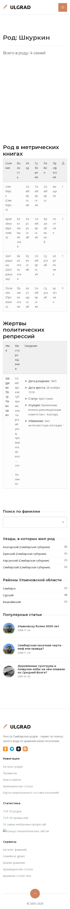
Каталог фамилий (14, 849)
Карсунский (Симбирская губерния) (35, 560)
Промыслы (10, 773)
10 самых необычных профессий (24, 824)
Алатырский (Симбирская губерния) (35, 547)
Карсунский (27, 228)
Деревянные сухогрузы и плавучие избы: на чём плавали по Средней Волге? (41, 669)
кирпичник (54, 265)
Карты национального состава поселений (31, 792)
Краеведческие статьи (18, 786)
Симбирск (35, 588)
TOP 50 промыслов (15, 818)
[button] (62, 7)
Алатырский (27, 297)
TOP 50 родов (12, 811)
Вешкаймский (35, 602)
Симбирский (28, 196)
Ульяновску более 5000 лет (38, 626)
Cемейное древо (14, 856)
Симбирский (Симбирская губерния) (35, 567)
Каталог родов (13, 766)
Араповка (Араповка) (8, 228)
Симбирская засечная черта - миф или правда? (40, 647)
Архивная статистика (17, 876)
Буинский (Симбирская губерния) (35, 554)
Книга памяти (12, 780)
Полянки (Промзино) (8, 297)
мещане (55, 191)
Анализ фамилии (14, 863)
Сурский (46, 260)
